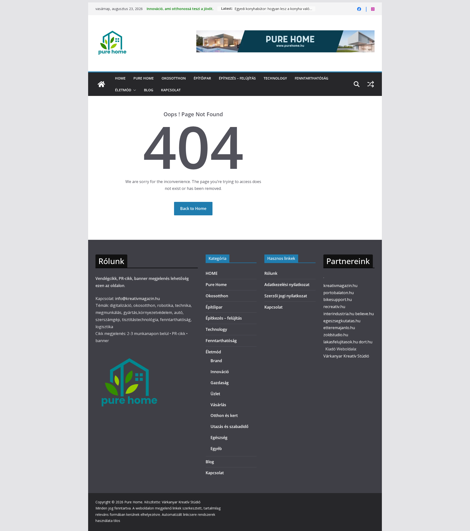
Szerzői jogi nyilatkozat (285, 296)
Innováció (220, 371)
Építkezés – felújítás (237, 78)
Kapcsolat (171, 90)
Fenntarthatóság (311, 78)
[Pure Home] (101, 84)
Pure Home (143, 78)
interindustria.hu (338, 313)
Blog (148, 90)
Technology (275, 78)
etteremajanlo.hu (339, 327)
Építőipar (202, 78)
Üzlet (215, 393)
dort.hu (365, 342)
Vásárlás (218, 404)
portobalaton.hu (338, 292)
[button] (133, 90)
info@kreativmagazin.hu (137, 298)
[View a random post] (371, 84)
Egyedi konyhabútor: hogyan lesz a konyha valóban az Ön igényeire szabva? (275, 8)
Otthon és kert (224, 415)
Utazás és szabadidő (229, 426)
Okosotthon (174, 78)
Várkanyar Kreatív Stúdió (346, 356)
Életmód (123, 90)
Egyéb (216, 448)
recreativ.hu (334, 306)
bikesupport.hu (337, 299)
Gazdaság (220, 382)
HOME (120, 78)
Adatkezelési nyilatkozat (286, 284)
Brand (216, 360)
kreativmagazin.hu (340, 285)
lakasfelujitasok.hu (340, 342)
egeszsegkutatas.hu (341, 320)
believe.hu (364, 313)
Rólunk (270, 273)
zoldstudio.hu (335, 334)
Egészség (219, 437)
